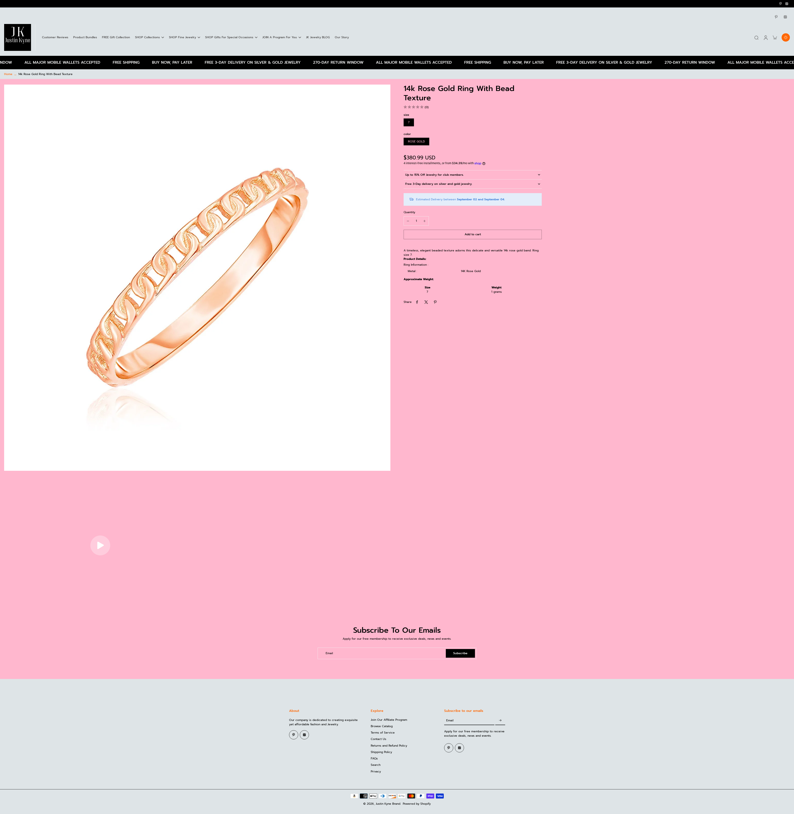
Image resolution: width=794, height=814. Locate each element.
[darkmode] (786, 37)
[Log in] (765, 37)
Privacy (376, 771)
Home (8, 74)
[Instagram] (787, 3)
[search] (756, 37)
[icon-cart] (774, 37)
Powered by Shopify (417, 804)
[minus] (408, 221)
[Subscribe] (500, 720)
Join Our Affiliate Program (389, 720)
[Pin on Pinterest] (435, 302)
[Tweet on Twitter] (426, 302)
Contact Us (378, 739)
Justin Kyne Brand (388, 804)
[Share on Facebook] (417, 302)
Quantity (409, 212)
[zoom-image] (197, 277)
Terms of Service (383, 733)
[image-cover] (100, 545)
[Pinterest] (780, 3)
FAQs (374, 758)
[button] (473, 234)
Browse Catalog (382, 726)
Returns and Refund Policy (389, 746)
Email (329, 653)
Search (375, 765)
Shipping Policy (381, 752)
